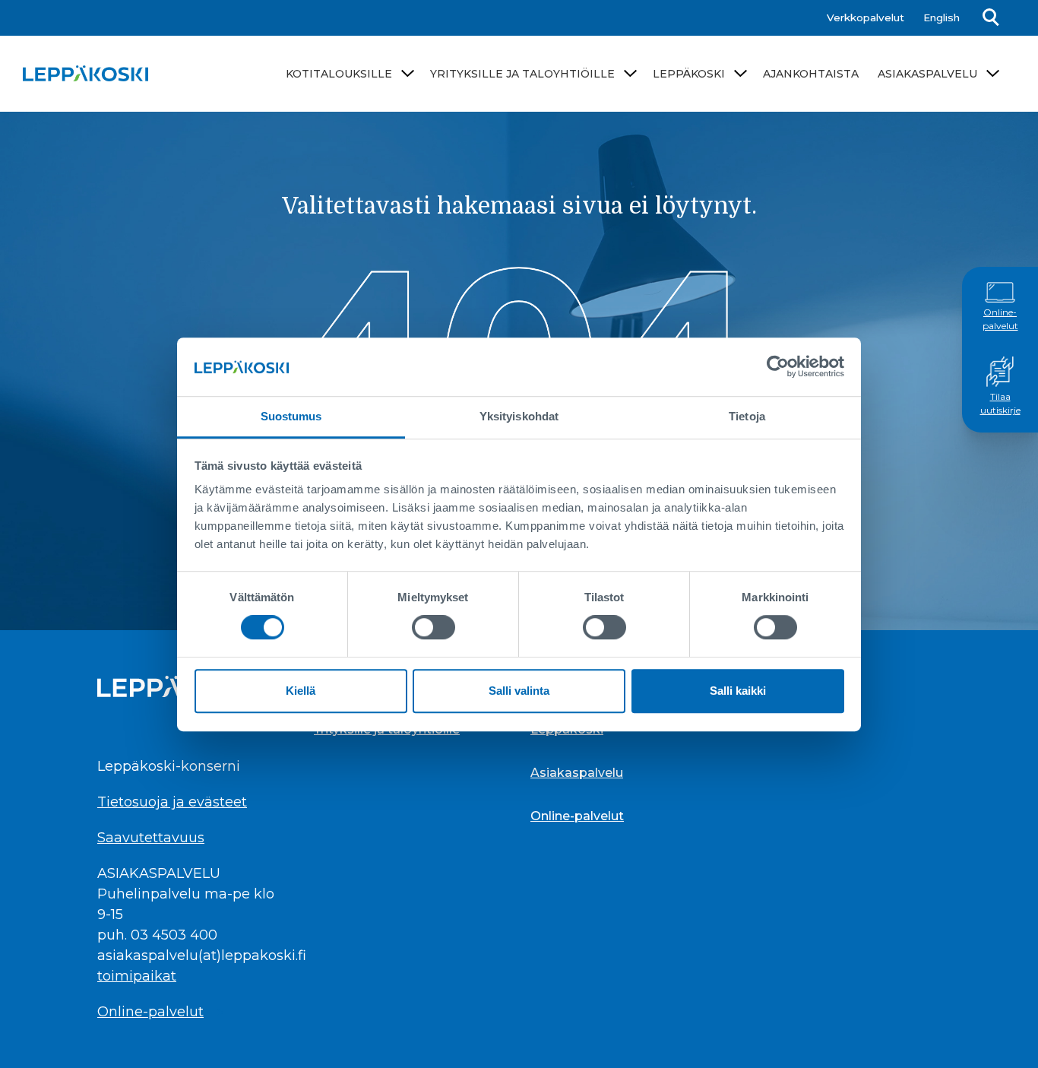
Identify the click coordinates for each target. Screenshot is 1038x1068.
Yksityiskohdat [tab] (519, 416)
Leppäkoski (689, 74)
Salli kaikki (738, 690)
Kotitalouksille (339, 74)
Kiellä (300, 690)
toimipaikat (136, 976)
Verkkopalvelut (865, 17)
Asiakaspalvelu (927, 74)
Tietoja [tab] (747, 416)
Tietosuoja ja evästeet (172, 802)
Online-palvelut (1000, 319)
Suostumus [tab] (291, 416)
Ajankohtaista (811, 74)
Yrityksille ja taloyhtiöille (522, 74)
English (941, 17)
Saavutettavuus (150, 837)
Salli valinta (519, 690)
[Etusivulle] (85, 73)
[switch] (433, 627)
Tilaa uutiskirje (1000, 404)
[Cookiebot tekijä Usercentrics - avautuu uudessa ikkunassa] (777, 366)
